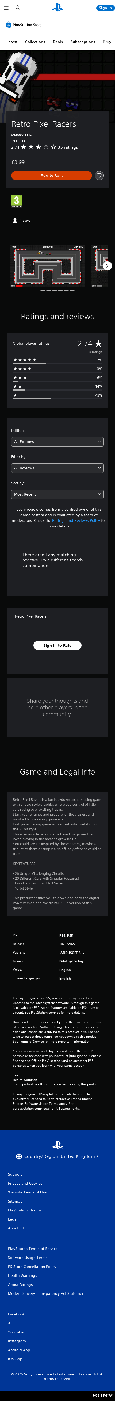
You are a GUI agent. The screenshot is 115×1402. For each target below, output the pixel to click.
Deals (58, 41)
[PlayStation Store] (24, 24)
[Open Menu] (6, 8)
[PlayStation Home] (57, 8)
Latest (12, 41)
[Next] (107, 265)
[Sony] (103, 1399)
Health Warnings (25, 1080)
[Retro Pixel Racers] (47, 266)
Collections (35, 41)
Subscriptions (83, 41)
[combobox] (57, 442)
